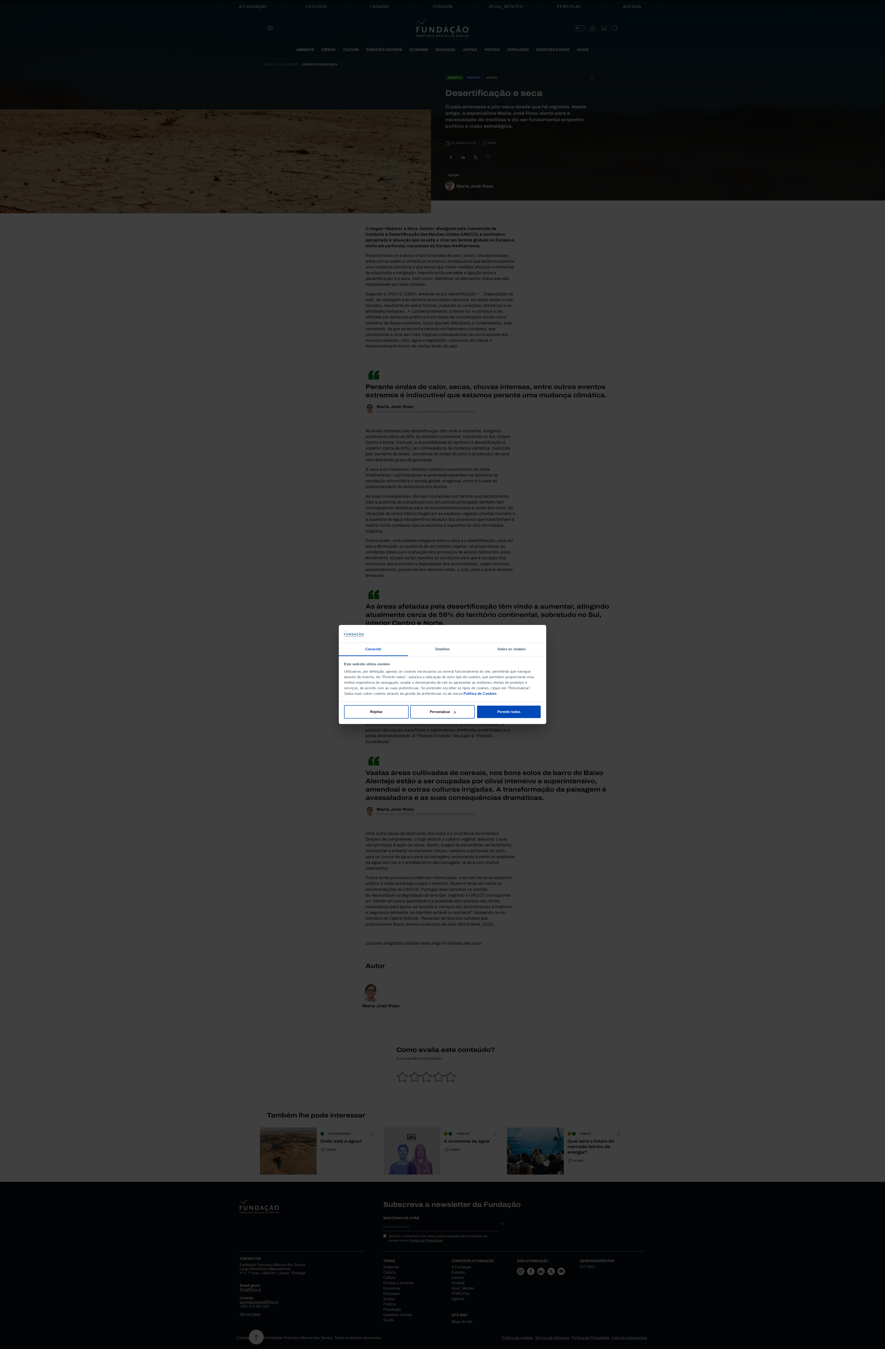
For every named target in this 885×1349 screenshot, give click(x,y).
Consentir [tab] (373, 649)
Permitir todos (508, 712)
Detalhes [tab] (442, 649)
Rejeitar (376, 712)
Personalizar (440, 712)
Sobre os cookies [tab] (512, 649)
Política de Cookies (480, 693)
